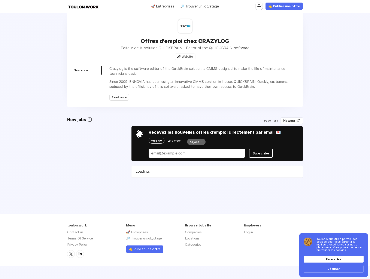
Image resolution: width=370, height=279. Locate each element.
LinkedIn (80, 254)
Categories (193, 244)
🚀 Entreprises (162, 6)
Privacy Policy (77, 244)
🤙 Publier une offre (284, 6)
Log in (248, 232)
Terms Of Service (80, 238)
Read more (119, 97)
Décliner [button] (333, 268)
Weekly (156, 140)
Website (187, 56)
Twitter (71, 254)
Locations (192, 238)
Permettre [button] (333, 259)
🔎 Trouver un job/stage (199, 6)
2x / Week (174, 140)
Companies (193, 232)
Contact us (75, 232)
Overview (81, 70)
